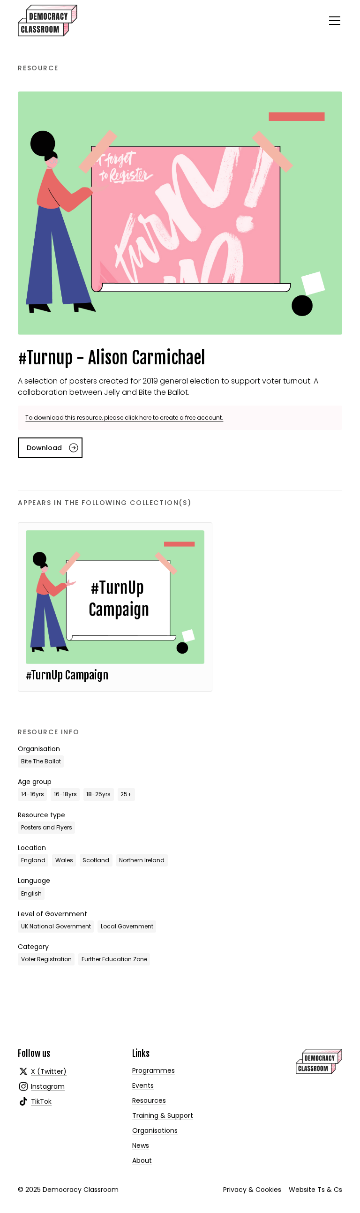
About (142, 1160)
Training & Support (162, 1115)
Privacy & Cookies (252, 1189)
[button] (332, 20)
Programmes (153, 1070)
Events (143, 1085)
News (140, 1145)
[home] (47, 21)
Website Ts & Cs (315, 1189)
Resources (149, 1100)
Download (44, 447)
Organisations (155, 1130)
